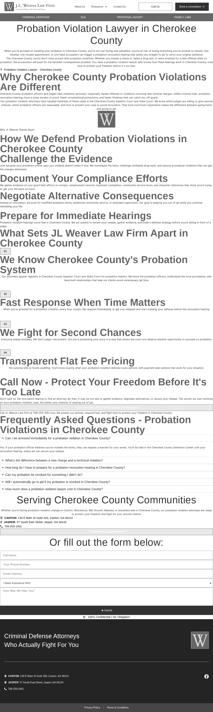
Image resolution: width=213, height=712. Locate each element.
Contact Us (120, 6)
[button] (5, 251)
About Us (80, 6)
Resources (97, 6)
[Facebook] (206, 676)
